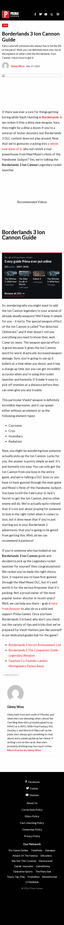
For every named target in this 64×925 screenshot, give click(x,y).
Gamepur (50, 850)
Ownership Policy (32, 829)
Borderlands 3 (11, 675)
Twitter (33, 788)
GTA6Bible (32, 882)
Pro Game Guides (18, 850)
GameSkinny (43, 866)
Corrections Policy (32, 809)
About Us (32, 803)
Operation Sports (23, 871)
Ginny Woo (17, 66)
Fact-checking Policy (32, 822)
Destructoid (45, 860)
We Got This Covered (24, 860)
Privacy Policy (32, 836)
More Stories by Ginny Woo (24, 750)
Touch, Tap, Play (16, 876)
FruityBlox (34, 876)
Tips (5, 25)
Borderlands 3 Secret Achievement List (35, 645)
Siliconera (46, 855)
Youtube (34, 795)
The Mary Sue (43, 871)
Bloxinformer (49, 876)
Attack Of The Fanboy (25, 855)
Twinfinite (36, 850)
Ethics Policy (32, 816)
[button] (58, 14)
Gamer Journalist (23, 866)
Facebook (34, 781)
